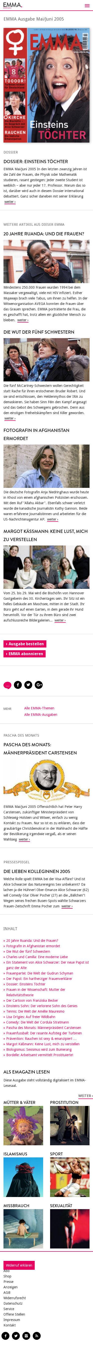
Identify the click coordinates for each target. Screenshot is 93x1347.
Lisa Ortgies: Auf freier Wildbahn (30, 1017)
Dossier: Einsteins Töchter (25, 984)
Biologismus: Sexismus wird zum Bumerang (39, 1049)
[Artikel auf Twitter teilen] (28, 685)
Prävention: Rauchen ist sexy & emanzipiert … (41, 1039)
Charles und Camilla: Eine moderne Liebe (37, 957)
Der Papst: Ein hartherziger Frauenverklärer (39, 979)
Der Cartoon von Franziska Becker (32, 1000)
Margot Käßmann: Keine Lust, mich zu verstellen (43, 1044)
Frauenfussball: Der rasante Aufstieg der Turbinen (44, 1033)
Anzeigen (10, 1287)
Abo (6, 1271)
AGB (6, 1293)
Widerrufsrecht (14, 1298)
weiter (84, 1096)
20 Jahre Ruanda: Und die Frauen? (32, 941)
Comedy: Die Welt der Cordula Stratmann (37, 1022)
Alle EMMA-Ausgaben (40, 715)
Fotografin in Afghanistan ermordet (33, 946)
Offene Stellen (14, 1314)
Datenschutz (13, 1303)
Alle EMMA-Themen (39, 708)
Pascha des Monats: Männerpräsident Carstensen (43, 1028)
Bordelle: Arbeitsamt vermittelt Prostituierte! (39, 1055)
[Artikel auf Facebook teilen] (18, 685)
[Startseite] (46, 5)
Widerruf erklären (19, 1265)
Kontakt (9, 1325)
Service (8, 1309)
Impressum (11, 1320)
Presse (8, 1282)
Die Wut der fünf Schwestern (28, 951)
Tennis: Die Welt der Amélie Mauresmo (35, 1011)
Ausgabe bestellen (26, 644)
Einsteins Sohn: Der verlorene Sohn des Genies (41, 1006)
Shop (7, 1276)
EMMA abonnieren (26, 653)
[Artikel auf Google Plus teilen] (39, 685)
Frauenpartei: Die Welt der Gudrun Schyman (39, 973)
